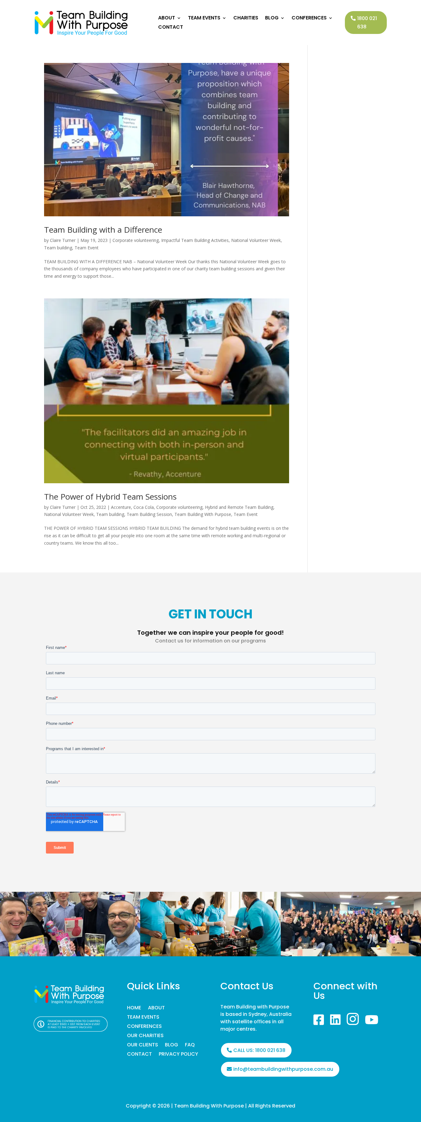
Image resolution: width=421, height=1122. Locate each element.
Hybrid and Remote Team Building (239, 507)
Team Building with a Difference (103, 229)
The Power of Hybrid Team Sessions (110, 496)
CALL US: (259, 1050)
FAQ (190, 1045)
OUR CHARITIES (145, 1036)
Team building (58, 248)
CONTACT (170, 28)
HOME (134, 1008)
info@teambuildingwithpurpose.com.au (283, 1069)
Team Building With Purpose (202, 514)
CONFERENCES (309, 18)
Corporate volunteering (135, 240)
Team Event (87, 248)
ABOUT (166, 18)
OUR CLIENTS (142, 1045)
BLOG (272, 18)
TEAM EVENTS (204, 18)
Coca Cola (143, 507)
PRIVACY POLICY (178, 1055)
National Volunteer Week (256, 240)
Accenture (121, 507)
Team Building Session (149, 514)
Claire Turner (63, 240)
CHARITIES (245, 18)
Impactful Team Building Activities (195, 240)
